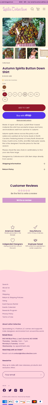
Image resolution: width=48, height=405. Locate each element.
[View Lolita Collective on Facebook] (4, 390)
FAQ (4, 291)
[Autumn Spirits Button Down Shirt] (8, 53)
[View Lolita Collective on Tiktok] (21, 390)
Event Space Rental (10, 304)
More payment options (24, 120)
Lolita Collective (12, 396)
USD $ (4, 385)
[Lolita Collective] (14, 9)
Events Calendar (9, 307)
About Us (6, 288)
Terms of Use (7, 317)
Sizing (4, 301)
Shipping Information (11, 164)
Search (5, 284)
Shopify (28, 396)
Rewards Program (9, 310)
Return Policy (8, 169)
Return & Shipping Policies (12, 297)
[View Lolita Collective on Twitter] (10, 390)
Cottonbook (6, 63)
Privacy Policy (7, 314)
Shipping (5, 294)
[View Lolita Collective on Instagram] (15, 390)
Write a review (24, 200)
